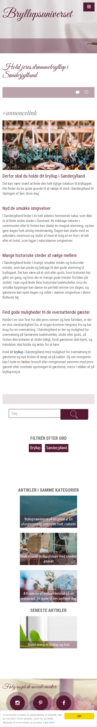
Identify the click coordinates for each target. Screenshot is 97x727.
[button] (89, 6)
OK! (79, 716)
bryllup (18, 352)
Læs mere (49, 722)
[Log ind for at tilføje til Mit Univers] (86, 92)
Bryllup (35, 447)
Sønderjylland (56, 447)
